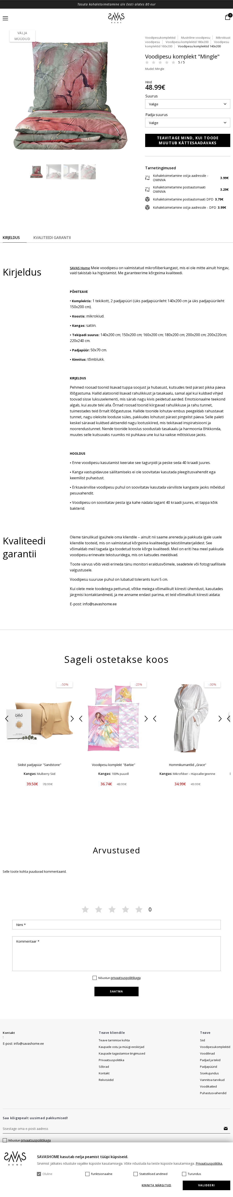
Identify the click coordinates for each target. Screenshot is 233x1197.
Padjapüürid (208, 1067)
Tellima (225, 1128)
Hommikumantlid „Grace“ (187, 765)
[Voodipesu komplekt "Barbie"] (113, 718)
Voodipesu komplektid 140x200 (199, 46)
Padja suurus (156, 114)
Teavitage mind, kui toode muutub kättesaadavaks (188, 140)
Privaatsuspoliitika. (209, 1163)
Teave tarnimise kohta (114, 1040)
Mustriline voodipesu (195, 38)
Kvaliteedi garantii (52, 237)
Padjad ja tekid (210, 1060)
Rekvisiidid (106, 1080)
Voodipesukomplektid (160, 38)
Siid (202, 1040)
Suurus (151, 96)
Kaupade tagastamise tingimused (122, 1053)
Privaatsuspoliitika (111, 1060)
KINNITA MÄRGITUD (156, 1185)
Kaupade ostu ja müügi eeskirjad (121, 1047)
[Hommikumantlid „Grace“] (187, 718)
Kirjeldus (11, 237)
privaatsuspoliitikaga (126, 978)
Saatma (116, 991)
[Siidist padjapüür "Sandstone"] (39, 718)
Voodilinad (207, 1053)
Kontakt (9, 1033)
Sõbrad (104, 1067)
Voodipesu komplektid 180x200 (187, 42)
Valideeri (206, 1185)
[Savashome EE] (116, 18)
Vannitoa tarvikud (212, 1080)
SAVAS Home (80, 268)
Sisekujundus (209, 1073)
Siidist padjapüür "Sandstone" (39, 765)
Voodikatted (208, 1086)
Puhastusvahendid (213, 1093)
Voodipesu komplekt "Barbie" (113, 765)
